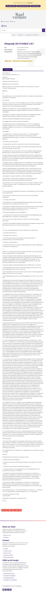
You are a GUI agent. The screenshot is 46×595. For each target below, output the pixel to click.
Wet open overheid (8, 555)
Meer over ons (7, 535)
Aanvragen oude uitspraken (10, 580)
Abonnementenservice (9, 573)
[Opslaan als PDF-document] (20, 510)
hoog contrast (5, 21)
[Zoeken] (43, 30)
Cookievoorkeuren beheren (24, 6)
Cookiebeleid (30, 2)
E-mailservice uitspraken (9, 575)
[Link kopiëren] (13, 510)
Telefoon (6, 548)
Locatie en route (8, 551)
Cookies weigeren (36, 6)
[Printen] (10, 510)
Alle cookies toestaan (11, 6)
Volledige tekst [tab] (7, 69)
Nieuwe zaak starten (9, 557)
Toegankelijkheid (6, 586)
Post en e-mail (7, 553)
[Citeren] (17, 510)
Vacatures (6, 537)
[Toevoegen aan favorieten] (6, 510)
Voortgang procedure (9, 577)
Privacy (12, 586)
